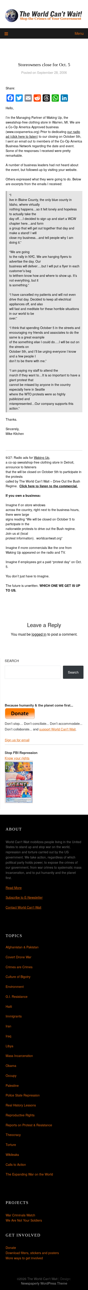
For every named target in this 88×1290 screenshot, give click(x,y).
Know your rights (17, 758)
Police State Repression (23, 1095)
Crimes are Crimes (19, 967)
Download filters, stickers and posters (32, 1252)
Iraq (8, 1036)
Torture (11, 1144)
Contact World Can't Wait (23, 907)
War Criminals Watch (20, 1215)
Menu (79, 33)
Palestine (12, 1085)
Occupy (11, 1075)
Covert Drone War (18, 957)
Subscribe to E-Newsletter (24, 897)
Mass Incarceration (19, 1055)
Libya (9, 1046)
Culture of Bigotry (18, 976)
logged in (39, 634)
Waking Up (41, 457)
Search (12, 660)
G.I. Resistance (17, 996)
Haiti (9, 1006)
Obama (11, 1065)
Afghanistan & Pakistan (22, 947)
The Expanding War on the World (29, 1174)
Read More (14, 887)
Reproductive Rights (20, 1115)
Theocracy (13, 1134)
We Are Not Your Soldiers (24, 1220)
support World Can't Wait (57, 729)
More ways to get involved (24, 1258)
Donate (11, 1247)
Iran (8, 1026)
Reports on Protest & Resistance (29, 1125)
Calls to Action (16, 1164)
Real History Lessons (21, 1105)
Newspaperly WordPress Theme (44, 1283)
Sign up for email (17, 739)
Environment (15, 986)
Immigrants (14, 1016)
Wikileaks (12, 1154)
